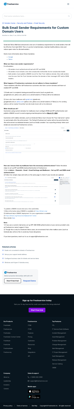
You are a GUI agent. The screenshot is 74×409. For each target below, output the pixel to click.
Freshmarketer (8, 348)
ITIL (53, 325)
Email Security (39, 23)
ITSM (29, 325)
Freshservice (8, 329)
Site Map (34, 405)
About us (6, 377)
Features (30, 333)
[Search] (69, 16)
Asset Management (58, 337)
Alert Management (58, 348)
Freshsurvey (8, 352)
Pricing (30, 337)
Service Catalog (57, 364)
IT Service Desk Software (60, 329)
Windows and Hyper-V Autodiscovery (17, 262)
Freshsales (7, 333)
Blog (29, 348)
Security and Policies (24, 23)
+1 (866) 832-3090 (36, 377)
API (29, 356)
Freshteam (7, 340)
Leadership (7, 381)
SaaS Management (58, 356)
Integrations (31, 352)
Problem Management (59, 340)
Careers (6, 388)
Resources (31, 344)
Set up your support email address (16, 254)
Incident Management (59, 333)
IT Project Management (59, 352)
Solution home (9, 23)
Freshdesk (7, 325)
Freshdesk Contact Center (12, 337)
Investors (6, 385)
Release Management (59, 360)
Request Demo (29, 281)
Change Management (59, 344)
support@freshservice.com (39, 381)
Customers (31, 340)
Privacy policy (7, 405)
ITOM (29, 329)
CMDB (54, 367)
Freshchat (7, 344)
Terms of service (22, 405)
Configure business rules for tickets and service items (22, 258)
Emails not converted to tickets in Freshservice (19, 250)
